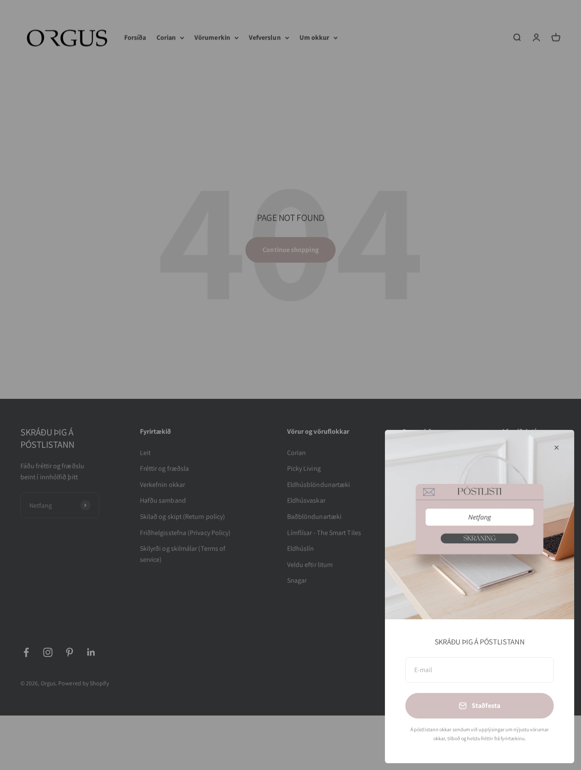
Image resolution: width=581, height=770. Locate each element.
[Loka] (557, 448)
